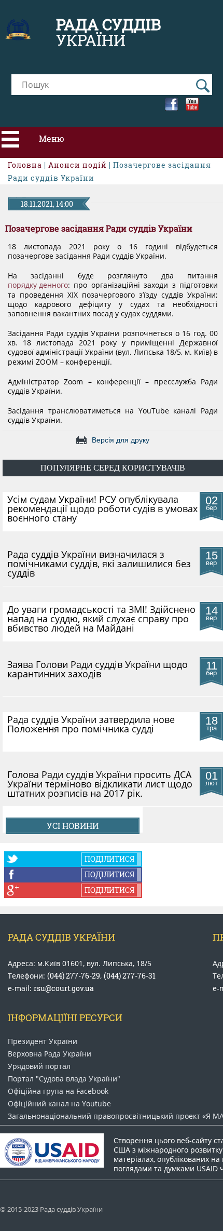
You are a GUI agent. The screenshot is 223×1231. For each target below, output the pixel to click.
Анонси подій (77, 165)
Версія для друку (120, 440)
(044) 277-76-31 (130, 976)
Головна (25, 165)
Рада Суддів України (61, 937)
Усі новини (73, 825)
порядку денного (38, 285)
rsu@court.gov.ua (64, 988)
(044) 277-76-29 (73, 976)
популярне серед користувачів (112, 467)
